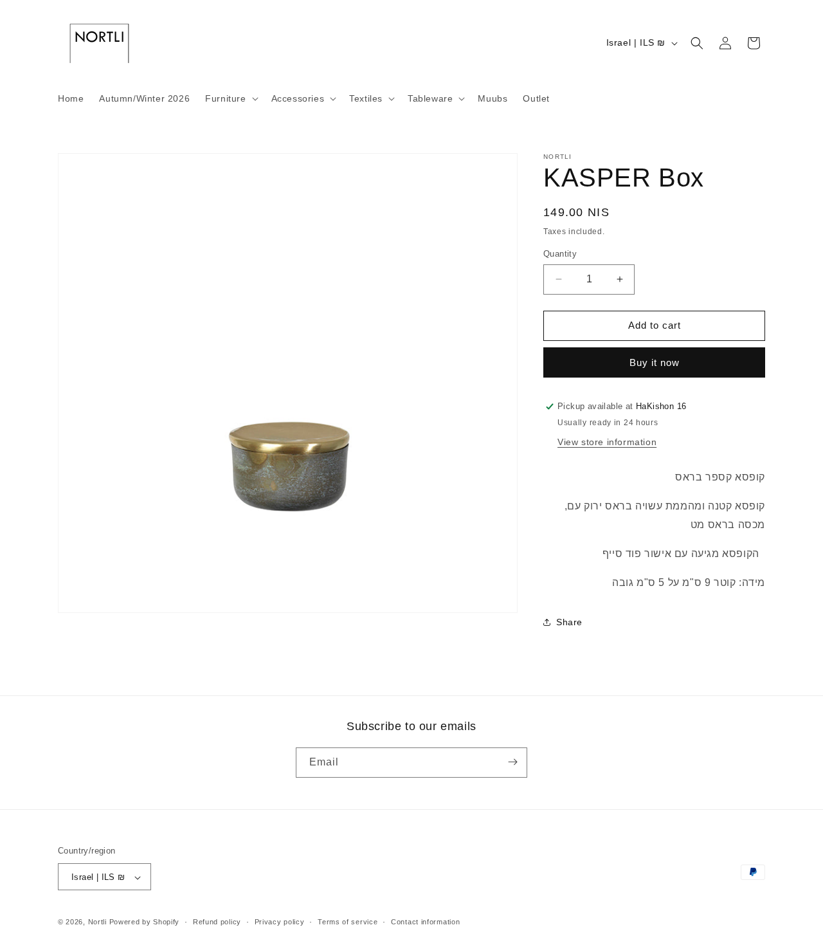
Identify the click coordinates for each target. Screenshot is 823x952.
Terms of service (347, 922)
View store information (606, 442)
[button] (230, 98)
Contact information (425, 922)
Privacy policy (280, 922)
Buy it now (654, 362)
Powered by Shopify (144, 922)
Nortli (97, 922)
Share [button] (569, 622)
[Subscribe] (512, 762)
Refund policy (217, 922)
